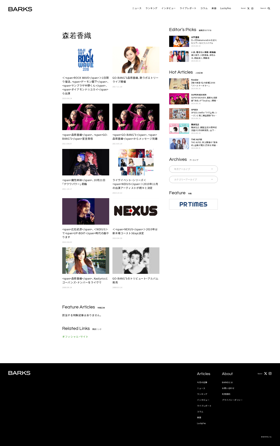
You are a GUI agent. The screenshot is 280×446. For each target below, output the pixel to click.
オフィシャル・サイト (75, 336)
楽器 (214, 8)
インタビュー (168, 8)
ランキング (152, 8)
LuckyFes (225, 8)
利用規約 (226, 394)
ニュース (137, 8)
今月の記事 (202, 382)
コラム (204, 8)
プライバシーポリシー (232, 399)
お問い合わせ (228, 388)
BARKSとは (227, 382)
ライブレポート (188, 8)
